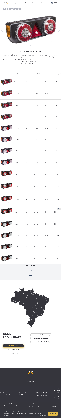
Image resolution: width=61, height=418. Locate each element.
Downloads (28, 3)
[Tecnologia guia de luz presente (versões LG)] (29, 34)
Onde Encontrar (34, 406)
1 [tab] (30, 45)
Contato (43, 3)
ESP (57, 3)
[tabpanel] (30, 29)
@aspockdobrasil (42, 392)
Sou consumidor (13, 346)
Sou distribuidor (13, 349)
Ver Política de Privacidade (43, 413)
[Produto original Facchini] (22, 25)
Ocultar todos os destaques (30, 51)
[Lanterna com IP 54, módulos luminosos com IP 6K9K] (47, 23)
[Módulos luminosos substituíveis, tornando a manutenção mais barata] (46, 31)
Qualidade (34, 404)
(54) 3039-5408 (58, 397)
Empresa (16, 3)
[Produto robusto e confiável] (37, 33)
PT (55, 3)
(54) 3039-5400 (58, 390)
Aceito (53, 414)
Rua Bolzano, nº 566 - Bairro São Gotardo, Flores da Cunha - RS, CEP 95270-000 (14, 394)
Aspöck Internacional (10, 406)
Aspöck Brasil (10, 403)
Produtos (21, 3)
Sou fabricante (13, 353)
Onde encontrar (36, 3)
